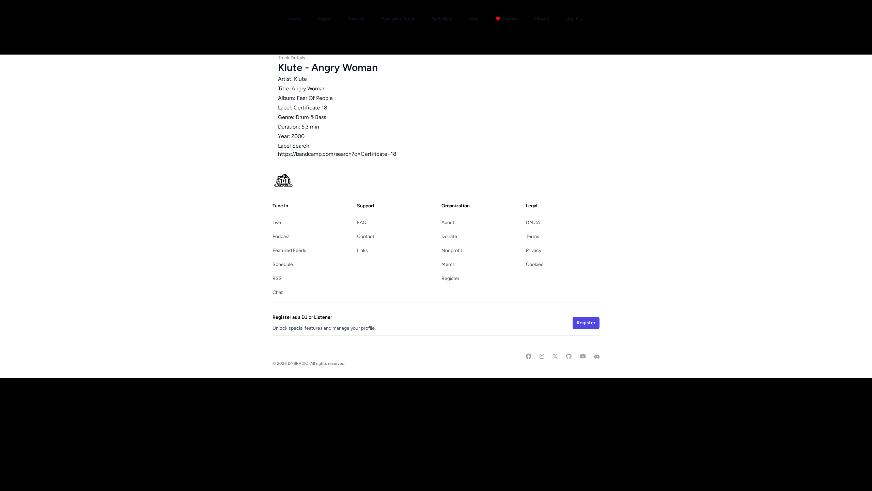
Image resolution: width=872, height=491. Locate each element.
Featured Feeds (399, 19)
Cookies (534, 264)
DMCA (533, 222)
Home (294, 19)
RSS (277, 278)
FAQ (362, 222)
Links (362, 250)
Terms (532, 236)
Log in (574, 19)
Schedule (442, 19)
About (447, 222)
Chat (474, 19)
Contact (365, 236)
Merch (542, 19)
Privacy (533, 250)
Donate (510, 19)
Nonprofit (451, 250)
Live (276, 222)
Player (324, 19)
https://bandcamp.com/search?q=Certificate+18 (337, 154)
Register (450, 278)
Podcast (356, 19)
